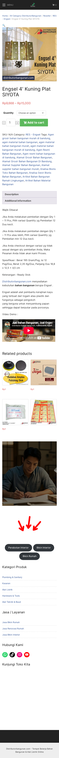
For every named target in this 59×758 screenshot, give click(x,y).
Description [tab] (12, 194)
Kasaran (6, 583)
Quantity (8, 112)
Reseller (47, 16)
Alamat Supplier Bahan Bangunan (21, 165)
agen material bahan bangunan (20, 142)
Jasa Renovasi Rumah (13, 628)
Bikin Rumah (29, 556)
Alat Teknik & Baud (11, 602)
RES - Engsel (33, 134)
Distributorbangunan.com (16, 281)
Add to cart (35, 122)
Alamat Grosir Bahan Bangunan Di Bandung (27, 161)
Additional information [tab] (18, 200)
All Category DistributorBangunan (25, 16)
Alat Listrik (7, 589)
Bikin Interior (44, 547)
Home (5, 16)
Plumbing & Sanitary (12, 577)
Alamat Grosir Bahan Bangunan (34, 157)
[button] (3, 25)
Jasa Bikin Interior (11, 634)
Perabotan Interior (18, 547)
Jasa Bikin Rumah (11, 622)
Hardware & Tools (11, 595)
